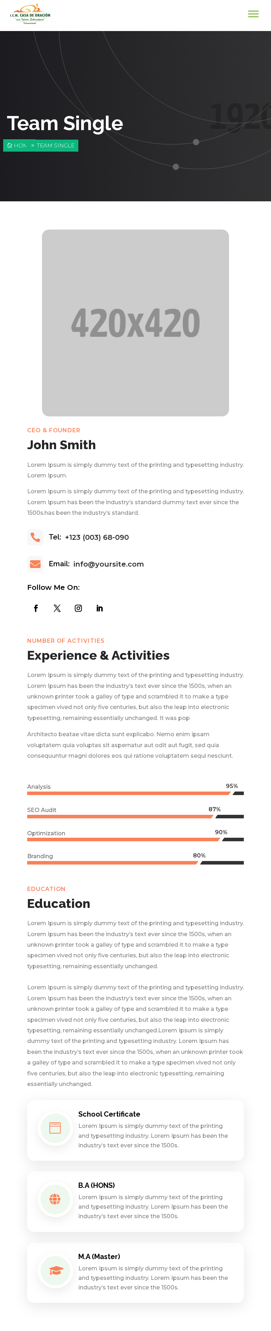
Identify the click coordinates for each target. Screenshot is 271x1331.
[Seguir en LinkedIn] (98, 606)
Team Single (55, 145)
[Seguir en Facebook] (34, 606)
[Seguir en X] (55, 606)
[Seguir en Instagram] (77, 606)
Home (23, 145)
